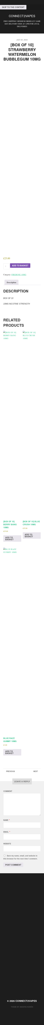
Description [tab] (11, 282)
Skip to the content (13, 7)
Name (6, 820)
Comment (7, 791)
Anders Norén (26, 1007)
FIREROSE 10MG (18, 274)
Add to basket (20, 265)
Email (6, 832)
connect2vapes (22, 16)
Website (7, 843)
